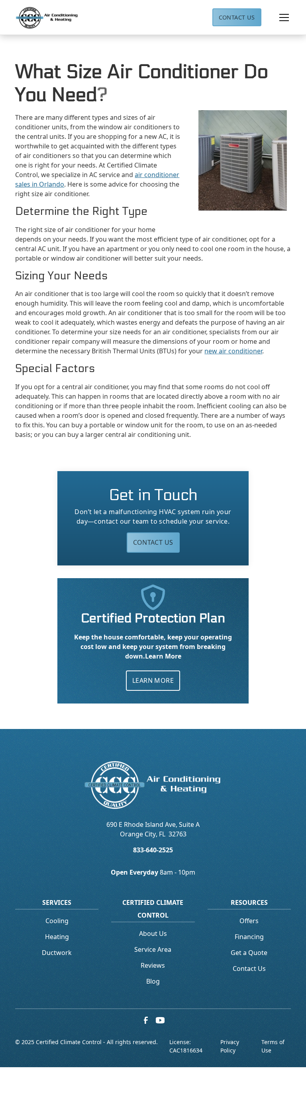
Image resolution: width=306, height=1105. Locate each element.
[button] (276, 17)
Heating (57, 936)
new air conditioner (233, 351)
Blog (153, 981)
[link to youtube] (160, 1020)
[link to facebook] (146, 1020)
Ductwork (57, 952)
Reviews (153, 965)
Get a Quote (249, 952)
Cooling (57, 920)
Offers (249, 920)
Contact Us (237, 17)
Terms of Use (272, 1046)
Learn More (153, 680)
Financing (249, 936)
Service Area (152, 949)
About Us (153, 933)
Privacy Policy (229, 1046)
